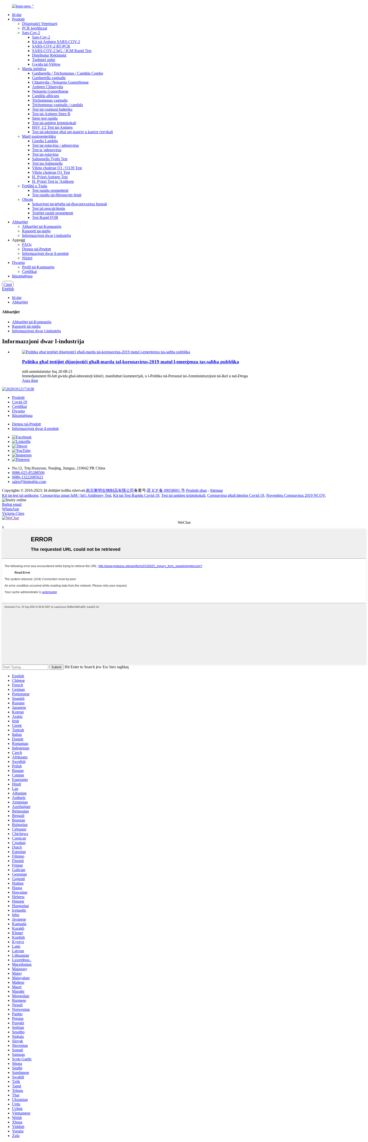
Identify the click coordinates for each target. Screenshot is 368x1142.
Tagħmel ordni (43, 60)
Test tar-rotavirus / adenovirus (55, 145)
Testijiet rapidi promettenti (52, 213)
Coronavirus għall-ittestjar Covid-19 (235, 495)
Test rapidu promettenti (50, 190)
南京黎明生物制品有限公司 (110, 490)
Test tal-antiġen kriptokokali (54, 123)
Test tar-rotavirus (45, 154)
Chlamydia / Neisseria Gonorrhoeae (60, 82)
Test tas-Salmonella (47, 163)
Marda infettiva (34, 69)
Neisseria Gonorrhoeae (50, 91)
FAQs (27, 244)
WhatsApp (10, 509)
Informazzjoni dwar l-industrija (46, 235)
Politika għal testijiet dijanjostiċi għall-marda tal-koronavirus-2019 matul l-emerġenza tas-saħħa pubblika (130, 361)
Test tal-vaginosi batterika (52, 109)
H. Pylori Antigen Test (50, 177)
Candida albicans (45, 96)
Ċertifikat (29, 271)
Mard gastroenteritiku (39, 136)
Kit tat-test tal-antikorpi (20, 495)
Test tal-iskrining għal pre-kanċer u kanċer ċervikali (72, 132)
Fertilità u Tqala (34, 186)
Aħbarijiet (20, 222)
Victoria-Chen (13, 513)
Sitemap (216, 490)
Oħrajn (27, 199)
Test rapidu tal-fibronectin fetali (56, 195)
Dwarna (18, 262)
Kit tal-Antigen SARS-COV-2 (56, 42)
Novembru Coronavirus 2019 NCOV (295, 495)
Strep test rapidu (45, 118)
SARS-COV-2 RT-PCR (51, 46)
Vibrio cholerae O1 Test (51, 172)
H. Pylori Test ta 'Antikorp (53, 181)
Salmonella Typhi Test (49, 159)
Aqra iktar (30, 380)
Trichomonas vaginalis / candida (57, 105)
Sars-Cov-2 (31, 33)
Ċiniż (8, 284)
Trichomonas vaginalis (50, 100)
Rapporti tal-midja (36, 231)
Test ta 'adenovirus (46, 150)
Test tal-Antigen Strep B (51, 114)
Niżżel (27, 258)
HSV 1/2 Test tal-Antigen (52, 127)
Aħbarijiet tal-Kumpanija (41, 226)
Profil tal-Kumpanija (38, 267)
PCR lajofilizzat (34, 28)
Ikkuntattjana (22, 276)
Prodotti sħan (196, 490)
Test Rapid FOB (45, 217)
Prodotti (18, 19)
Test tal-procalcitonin (48, 208)
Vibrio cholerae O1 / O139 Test (57, 168)
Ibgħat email (12, 504)
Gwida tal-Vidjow (46, 64)
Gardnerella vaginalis (49, 78)
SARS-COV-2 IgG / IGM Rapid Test (61, 51)
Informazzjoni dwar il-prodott (45, 253)
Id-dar (17, 15)
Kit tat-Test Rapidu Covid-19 (136, 495)
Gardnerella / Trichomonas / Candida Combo (67, 73)
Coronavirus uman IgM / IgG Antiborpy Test (75, 495)
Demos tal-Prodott (36, 249)
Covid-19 (19, 402)
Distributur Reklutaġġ (49, 55)
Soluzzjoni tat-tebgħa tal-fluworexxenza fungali (69, 204)
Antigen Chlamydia (47, 87)
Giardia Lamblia (45, 141)
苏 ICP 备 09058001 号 (166, 490)
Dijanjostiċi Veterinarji (39, 24)
